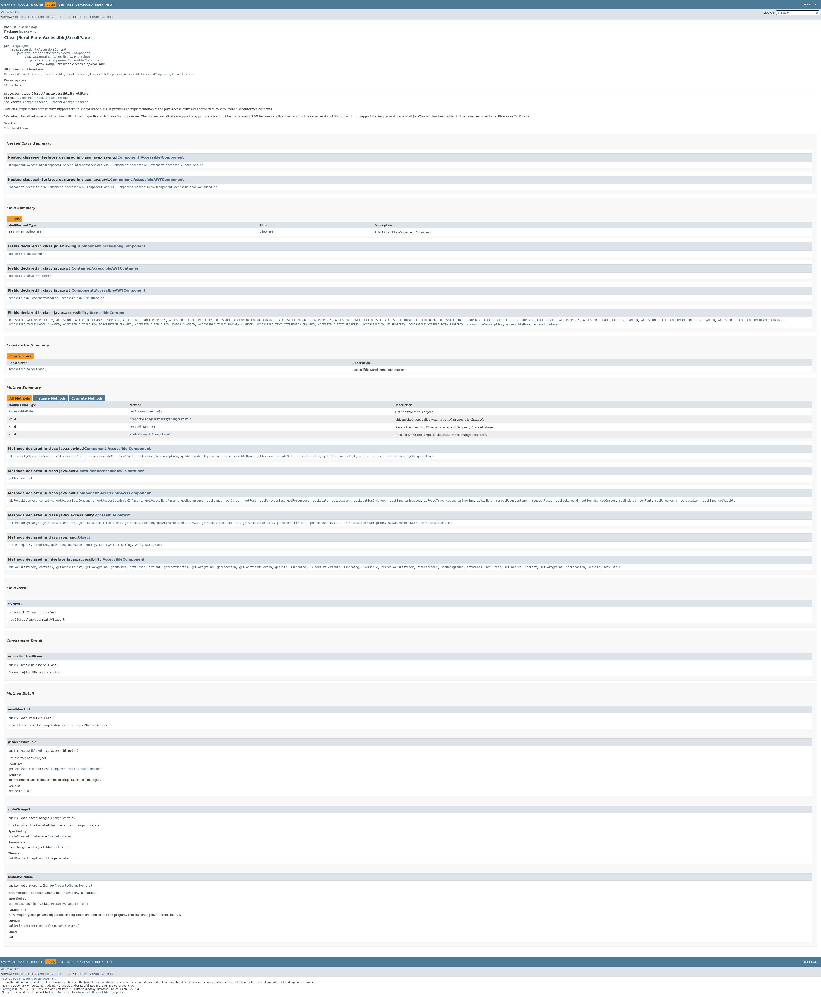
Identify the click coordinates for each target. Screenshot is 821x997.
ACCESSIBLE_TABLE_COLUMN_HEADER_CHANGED (750, 320)
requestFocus (542, 500)
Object (84, 537)
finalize (41, 545)
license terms (57, 992)
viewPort (266, 231)
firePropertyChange (23, 523)
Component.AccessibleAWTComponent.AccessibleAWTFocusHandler (167, 187)
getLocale (320, 500)
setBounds (589, 500)
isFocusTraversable (439, 500)
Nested (20, 17)
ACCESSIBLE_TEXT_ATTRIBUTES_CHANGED (285, 324)
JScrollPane (12, 85)
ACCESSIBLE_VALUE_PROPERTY (383, 324)
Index (99, 4)
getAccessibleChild (70, 456)
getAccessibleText (291, 523)
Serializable (54, 74)
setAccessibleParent (437, 523)
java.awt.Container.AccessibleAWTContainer (57, 56)
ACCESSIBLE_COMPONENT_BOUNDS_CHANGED (245, 320)
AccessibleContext (107, 313)
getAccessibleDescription (157, 456)
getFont (250, 500)
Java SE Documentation (99, 982)
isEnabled (413, 500)
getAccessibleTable (258, 523)
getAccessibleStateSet (274, 456)
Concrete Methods (87, 398)
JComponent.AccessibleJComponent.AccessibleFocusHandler (157, 165)
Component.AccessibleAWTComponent (147, 180)
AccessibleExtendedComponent (147, 74)
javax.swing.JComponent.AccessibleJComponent (66, 60)
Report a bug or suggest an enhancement (28, 978)
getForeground (298, 500)
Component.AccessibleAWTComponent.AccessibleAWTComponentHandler (61, 187)
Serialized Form (16, 128)
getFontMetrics (272, 500)
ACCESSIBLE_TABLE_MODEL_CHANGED (34, 324)
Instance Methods (50, 398)
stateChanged (140, 434)
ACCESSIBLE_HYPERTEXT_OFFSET (358, 320)
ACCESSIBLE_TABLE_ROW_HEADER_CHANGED (165, 324)
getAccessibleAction (59, 523)
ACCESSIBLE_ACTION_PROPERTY (30, 320)
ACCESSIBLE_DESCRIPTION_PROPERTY (305, 320)
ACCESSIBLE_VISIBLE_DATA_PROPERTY (436, 324)
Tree (69, 4)
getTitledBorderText (339, 456)
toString (124, 545)
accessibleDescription (485, 324)
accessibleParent (547, 324)
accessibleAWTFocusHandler (82, 298)
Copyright (7, 989)
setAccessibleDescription (364, 523)
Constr (43, 17)
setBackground (567, 500)
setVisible (726, 500)
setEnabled (627, 500)
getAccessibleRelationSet (177, 523)
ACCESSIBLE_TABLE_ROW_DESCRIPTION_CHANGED (97, 324)
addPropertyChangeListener (29, 456)
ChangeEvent (161, 434)
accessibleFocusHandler (27, 254)
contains (46, 500)
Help (109, 4)
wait (138, 545)
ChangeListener (184, 74)
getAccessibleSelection (220, 523)
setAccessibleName (402, 523)
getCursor (233, 500)
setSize (709, 500)
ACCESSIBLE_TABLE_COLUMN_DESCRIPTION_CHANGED (678, 320)
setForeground (666, 500)
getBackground (192, 500)
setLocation (690, 500)
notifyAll (106, 545)
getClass (58, 545)
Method (56, 17)
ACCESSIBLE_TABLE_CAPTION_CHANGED (610, 320)
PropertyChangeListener (23, 74)
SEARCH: (769, 12)
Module (23, 4)
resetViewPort (141, 426)
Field (32, 17)
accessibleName (518, 324)
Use (61, 4)
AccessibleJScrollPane (26, 369)
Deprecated (84, 4)
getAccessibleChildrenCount (111, 456)
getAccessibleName (238, 456)
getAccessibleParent (161, 500)
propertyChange (142, 419)
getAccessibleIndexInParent (119, 500)
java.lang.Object (16, 46)
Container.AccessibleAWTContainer (105, 268)
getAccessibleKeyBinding (200, 456)
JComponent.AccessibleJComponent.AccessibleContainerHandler (58, 165)
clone (12, 545)
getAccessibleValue (324, 523)
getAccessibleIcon (139, 523)
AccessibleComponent (106, 74)
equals (25, 545)
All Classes (10, 11)
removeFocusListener (512, 500)
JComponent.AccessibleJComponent (44, 98)
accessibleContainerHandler (30, 276)
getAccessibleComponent (75, 500)
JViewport (33, 231)
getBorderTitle (308, 456)
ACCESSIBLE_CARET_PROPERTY (144, 320)
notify (90, 545)
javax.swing (28, 31)
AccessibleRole (21, 411)
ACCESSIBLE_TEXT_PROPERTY (338, 324)
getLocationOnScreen (370, 500)
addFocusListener (22, 500)
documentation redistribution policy (100, 992)
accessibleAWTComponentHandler (33, 298)
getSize (396, 500)
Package (37, 4)
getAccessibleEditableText (99, 523)
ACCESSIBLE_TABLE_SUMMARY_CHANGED (225, 324)
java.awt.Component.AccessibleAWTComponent (53, 53)
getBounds (214, 500)
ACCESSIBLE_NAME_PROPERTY (459, 320)
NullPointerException (25, 858)
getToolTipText (371, 456)
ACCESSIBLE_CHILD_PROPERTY (190, 320)
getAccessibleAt (21, 478)
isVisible (484, 500)
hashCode (75, 545)
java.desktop (27, 27)
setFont (645, 500)
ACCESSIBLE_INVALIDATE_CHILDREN (410, 320)
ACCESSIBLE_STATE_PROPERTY (558, 320)
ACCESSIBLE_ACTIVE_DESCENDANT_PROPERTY (88, 320)
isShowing (466, 500)
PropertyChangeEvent (171, 419)
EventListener (77, 74)
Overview (8, 4)
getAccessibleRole (144, 411)
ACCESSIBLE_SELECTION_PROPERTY (508, 320)
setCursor (608, 500)
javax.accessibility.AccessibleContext (38, 49)
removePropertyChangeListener (410, 456)
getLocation (341, 500)
